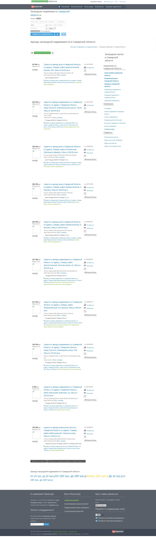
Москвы (40, 502)
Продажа (32, 18)
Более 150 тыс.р (98, 476)
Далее (46, 524)
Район (51, 28)
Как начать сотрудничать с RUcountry (115, 123)
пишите (112, 499)
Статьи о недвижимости (111, 117)
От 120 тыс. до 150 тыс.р (70, 476)
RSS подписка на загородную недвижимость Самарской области (65, 461)
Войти (116, 1)
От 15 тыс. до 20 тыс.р (42, 476)
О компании (107, 108)
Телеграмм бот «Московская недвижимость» (110, 520)
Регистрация (122, 1)
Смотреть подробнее (90, 77)
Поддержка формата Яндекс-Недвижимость (76, 507)
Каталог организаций (110, 126)
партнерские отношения (49, 516)
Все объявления (35, 31)
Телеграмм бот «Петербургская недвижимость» (111, 518)
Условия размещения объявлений (73, 511)
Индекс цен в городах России (112, 146)
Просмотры (90, 153)
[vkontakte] (85, 70)
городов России (52, 502)
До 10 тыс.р (115, 476)
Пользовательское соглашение (60, 531)
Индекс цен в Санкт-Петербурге (113, 140)
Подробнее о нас (53, 505)
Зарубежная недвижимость (112, 100)
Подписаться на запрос (41, 52)
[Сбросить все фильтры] (63, 34)
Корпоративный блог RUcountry (113, 120)
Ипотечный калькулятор (111, 137)
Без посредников (45, 31)
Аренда (39, 18)
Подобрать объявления (41, 34)
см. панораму (62, 75)
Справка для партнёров (71, 500)
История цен (90, 67)
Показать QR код (91, 74)
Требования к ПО (73, 531)
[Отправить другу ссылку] (103, 514)
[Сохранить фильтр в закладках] (57, 34)
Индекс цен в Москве (110, 143)
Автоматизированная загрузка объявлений (76, 503)
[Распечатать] (52, 53)
